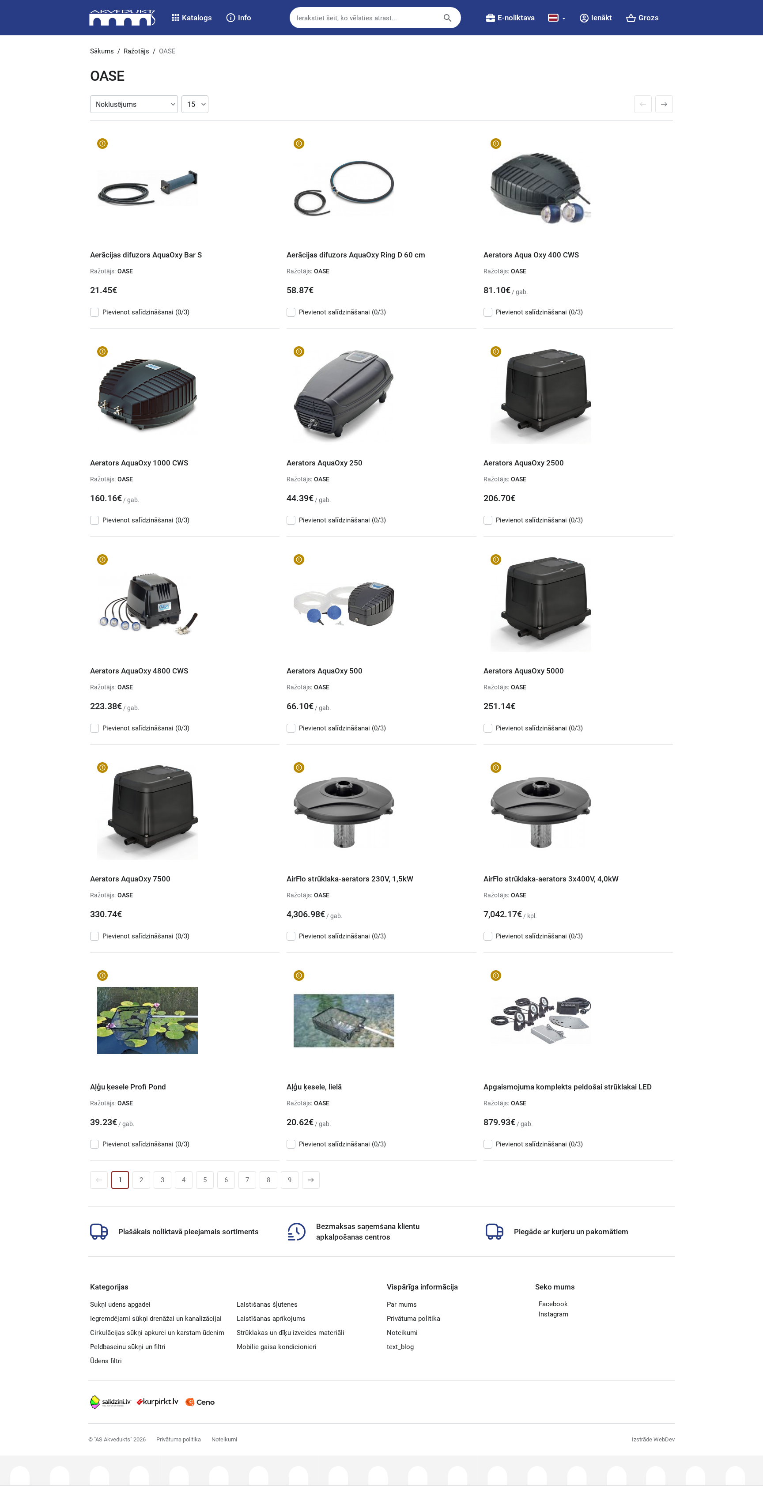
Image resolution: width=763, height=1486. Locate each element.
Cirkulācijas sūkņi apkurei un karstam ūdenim (157, 1333)
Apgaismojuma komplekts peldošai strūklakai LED (567, 1086)
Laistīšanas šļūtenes (267, 1304)
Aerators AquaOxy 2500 (523, 462)
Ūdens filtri (106, 1361)
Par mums (402, 1304)
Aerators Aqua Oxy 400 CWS (531, 254)
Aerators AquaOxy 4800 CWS (139, 670)
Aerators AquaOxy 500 (325, 670)
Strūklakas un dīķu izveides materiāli (290, 1333)
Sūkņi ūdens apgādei (120, 1304)
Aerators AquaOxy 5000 (523, 670)
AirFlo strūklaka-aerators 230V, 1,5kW (350, 878)
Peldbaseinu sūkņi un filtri (128, 1347)
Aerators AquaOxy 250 (325, 462)
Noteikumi (402, 1333)
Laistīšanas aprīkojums (271, 1319)
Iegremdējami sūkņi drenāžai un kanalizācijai (156, 1319)
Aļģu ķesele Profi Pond (128, 1086)
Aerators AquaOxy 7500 (130, 878)
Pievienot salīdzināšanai (145, 312)
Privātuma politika (413, 1319)
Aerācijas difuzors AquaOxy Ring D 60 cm (356, 254)
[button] (192, 17)
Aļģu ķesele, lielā (314, 1086)
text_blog (400, 1347)
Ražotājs (136, 51)
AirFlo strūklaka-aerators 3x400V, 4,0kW (551, 878)
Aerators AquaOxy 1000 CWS (139, 462)
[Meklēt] (454, 21)
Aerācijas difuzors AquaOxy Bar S (146, 254)
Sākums (102, 51)
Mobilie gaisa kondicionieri (277, 1347)
